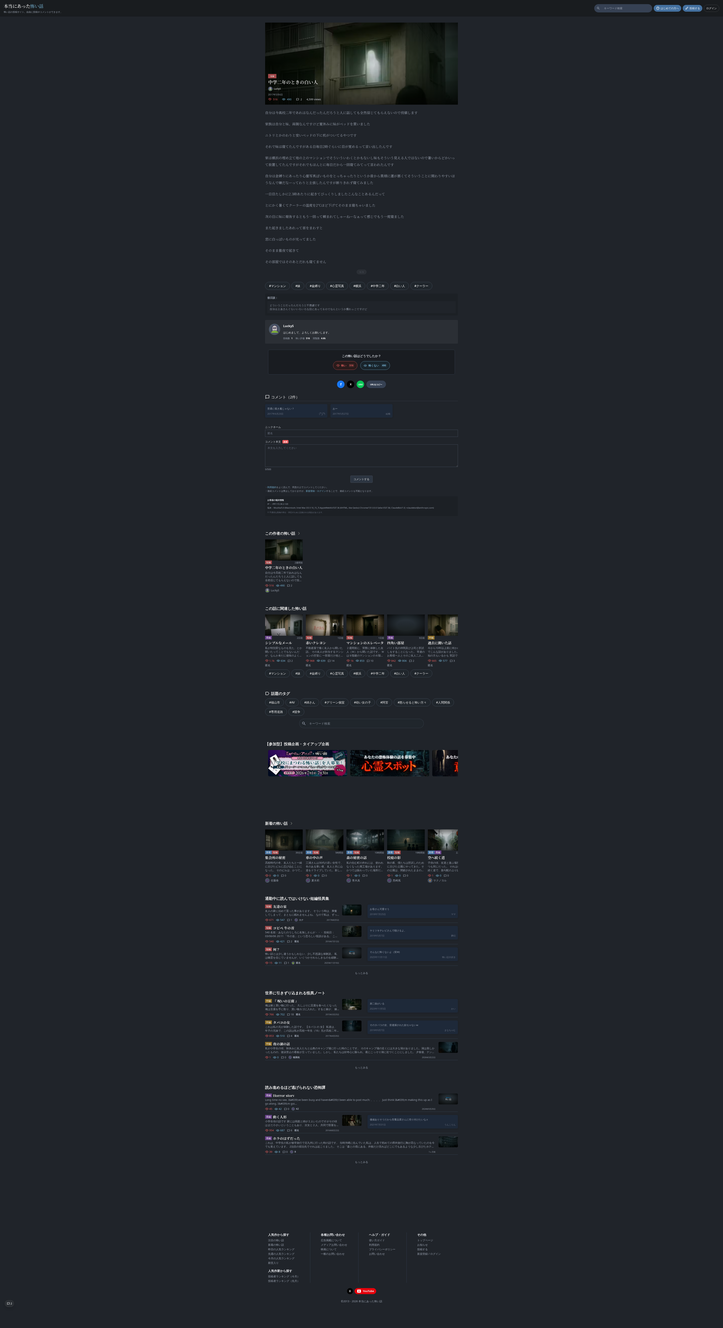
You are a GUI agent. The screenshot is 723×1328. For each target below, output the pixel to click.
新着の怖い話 (276, 1245)
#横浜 (357, 286)
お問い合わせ (377, 1254)
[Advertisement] (361, 797)
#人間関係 (443, 702)
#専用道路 (276, 712)
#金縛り (315, 286)
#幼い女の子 (362, 702)
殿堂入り (273, 1263)
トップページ (425, 1240)
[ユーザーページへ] (274, 329)
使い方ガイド (377, 1240)
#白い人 (399, 286)
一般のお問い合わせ (333, 1254)
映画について (329, 1249)
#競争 (296, 712)
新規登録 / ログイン (429, 1254)
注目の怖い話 (276, 1240)
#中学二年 (378, 286)
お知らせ (422, 1245)
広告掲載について (331, 1240)
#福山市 (274, 702)
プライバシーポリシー (382, 1249)
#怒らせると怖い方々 (412, 702)
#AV (292, 702)
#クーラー (421, 286)
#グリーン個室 (335, 702)
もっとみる (361, 973)
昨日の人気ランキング (281, 1249)
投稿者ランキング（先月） (284, 1281)
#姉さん (309, 702)
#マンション (277, 286)
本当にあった (23, 6)
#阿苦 (384, 702)
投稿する (422, 1249)
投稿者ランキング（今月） (284, 1276)
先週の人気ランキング (281, 1254)
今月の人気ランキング (281, 1258)
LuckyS (288, 326)
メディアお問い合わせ (334, 1245)
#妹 (297, 286)
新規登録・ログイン (316, 491)
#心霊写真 (337, 286)
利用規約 (271, 487)
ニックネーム (273, 427)
